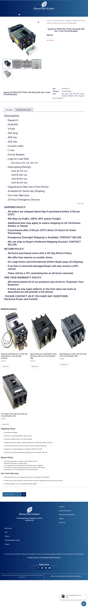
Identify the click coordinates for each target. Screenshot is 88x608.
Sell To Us (62, 522)
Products (62, 507)
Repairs (61, 518)
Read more (5, 366)
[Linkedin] (46, 568)
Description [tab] (9, 110)
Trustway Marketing (60, 576)
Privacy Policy (35, 575)
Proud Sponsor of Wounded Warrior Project (44, 558)
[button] (26, 11)
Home (49, 21)
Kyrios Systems (77, 576)
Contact (7, 536)
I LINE (76, 96)
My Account (8, 528)
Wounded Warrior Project (12, 540)
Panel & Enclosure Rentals (67, 514)
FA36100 (70, 96)
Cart (6, 532)
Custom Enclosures (65, 510)
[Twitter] (42, 568)
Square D (82, 96)
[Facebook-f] (38, 568)
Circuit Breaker (58, 21)
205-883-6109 (29, 520)
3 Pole (70, 94)
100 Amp (65, 94)
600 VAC (76, 94)
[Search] (24, 494)
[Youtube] (49, 568)
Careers (7, 544)
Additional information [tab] (23, 110)
